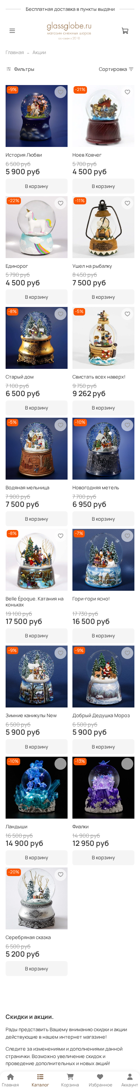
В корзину (36, 186)
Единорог (17, 266)
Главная (15, 52)
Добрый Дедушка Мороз (101, 715)
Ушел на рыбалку (92, 266)
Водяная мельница (27, 487)
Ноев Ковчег (87, 154)
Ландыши (16, 826)
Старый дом (20, 376)
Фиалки (80, 826)
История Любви (24, 154)
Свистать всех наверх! (98, 376)
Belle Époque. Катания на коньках (34, 601)
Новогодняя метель (95, 487)
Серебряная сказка (28, 937)
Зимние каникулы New (31, 715)
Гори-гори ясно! (91, 598)
